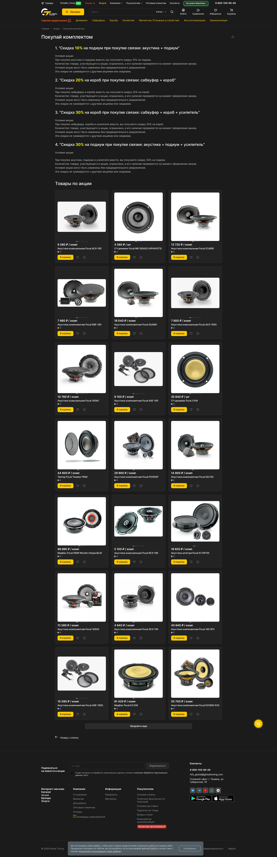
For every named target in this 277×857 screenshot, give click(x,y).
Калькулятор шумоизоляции (145, 820)
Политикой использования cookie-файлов (99, 851)
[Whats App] (212, 790)
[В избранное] (78, 257)
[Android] (201, 800)
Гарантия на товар (147, 810)
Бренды (46, 798)
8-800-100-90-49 (225, 3)
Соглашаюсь (190, 848)
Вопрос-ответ (145, 814)
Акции (45, 795)
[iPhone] (223, 800)
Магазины (110, 798)
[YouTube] (205, 790)
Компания (79, 789)
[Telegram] (199, 790)
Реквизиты (111, 794)
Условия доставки (147, 806)
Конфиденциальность (211, 848)
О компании (80, 794)
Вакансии (78, 798)
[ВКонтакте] (193, 790)
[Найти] (172, 12)
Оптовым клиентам (84, 807)
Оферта (232, 848)
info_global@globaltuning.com (206, 774)
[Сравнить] (84, 257)
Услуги (45, 801)
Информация (113, 789)
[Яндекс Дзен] (218, 790)
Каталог (46, 792)
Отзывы (77, 811)
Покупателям (145, 789)
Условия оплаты (146, 794)
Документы (79, 803)
